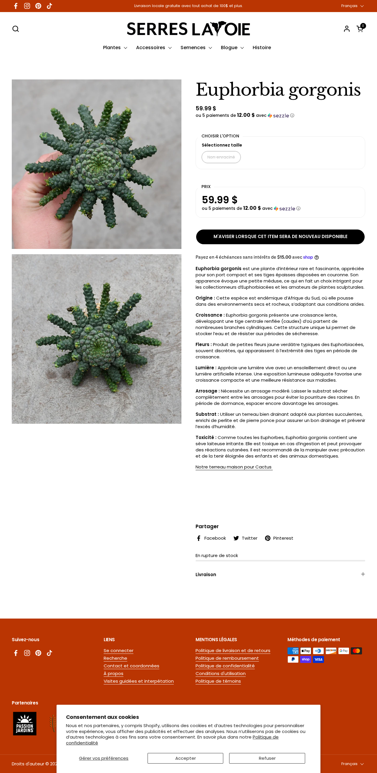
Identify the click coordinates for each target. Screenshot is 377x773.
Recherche (115, 658)
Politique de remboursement (227, 658)
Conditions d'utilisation (221, 673)
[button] (15, 28)
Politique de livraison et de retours (233, 650)
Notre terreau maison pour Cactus (234, 467)
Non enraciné (221, 157)
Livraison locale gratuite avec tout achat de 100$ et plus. (188, 6)
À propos (113, 673)
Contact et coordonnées (131, 666)
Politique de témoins (218, 681)
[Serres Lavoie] (188, 28)
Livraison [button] (206, 574)
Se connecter (118, 650)
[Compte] (346, 28)
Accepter (185, 758)
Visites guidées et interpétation (139, 681)
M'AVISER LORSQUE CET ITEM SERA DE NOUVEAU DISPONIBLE (281, 236)
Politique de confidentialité (225, 666)
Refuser (267, 758)
